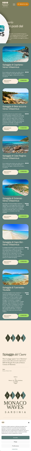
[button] (28, 422)
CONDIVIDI (23, 80)
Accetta (15, 437)
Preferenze (15, 446)
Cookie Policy (15, 449)
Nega (15, 442)
